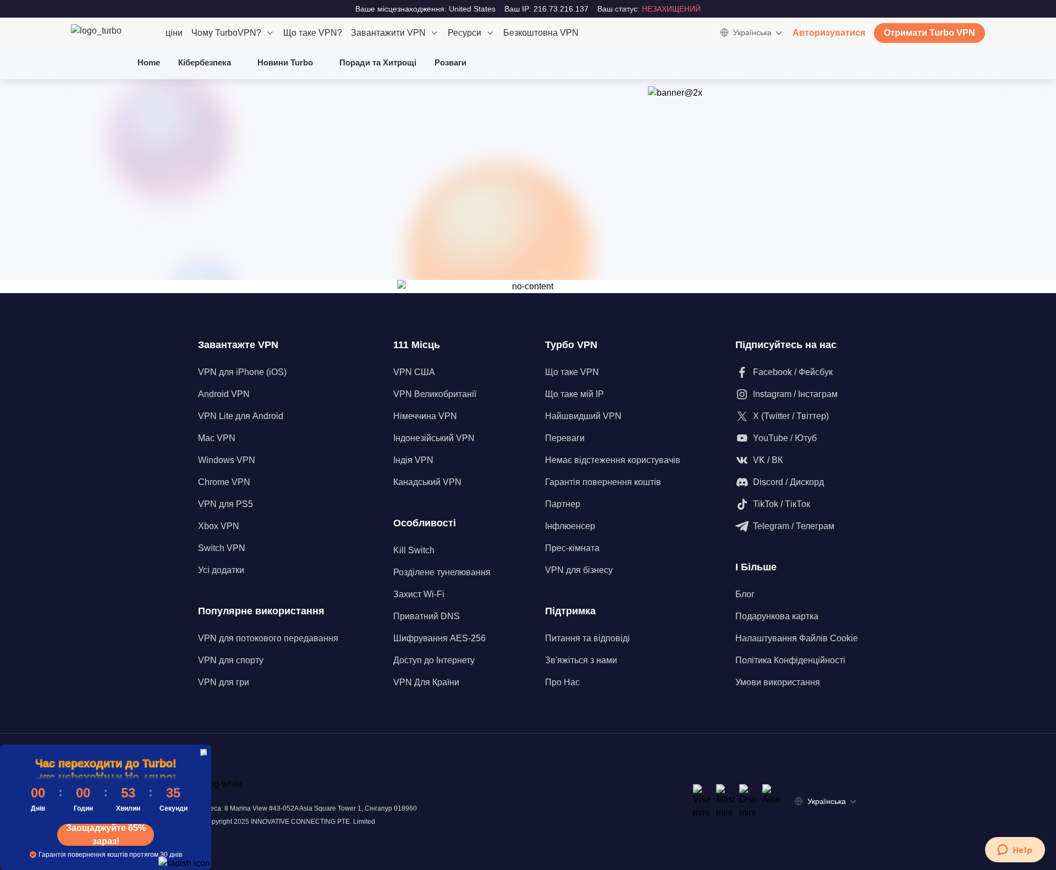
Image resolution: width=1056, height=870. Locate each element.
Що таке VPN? (312, 32)
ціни (174, 32)
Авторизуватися (829, 32)
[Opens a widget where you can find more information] (1015, 851)
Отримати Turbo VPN (929, 32)
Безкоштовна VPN (541, 32)
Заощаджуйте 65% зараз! (106, 835)
